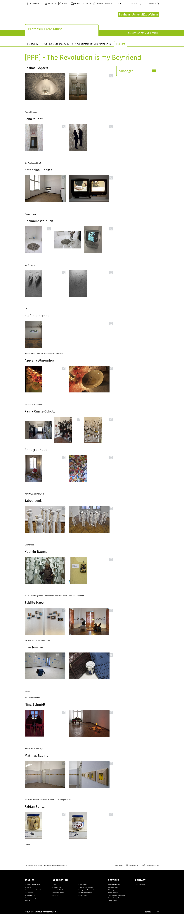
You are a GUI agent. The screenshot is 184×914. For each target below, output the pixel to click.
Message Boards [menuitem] (104, 4)
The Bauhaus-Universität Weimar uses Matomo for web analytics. (46, 866)
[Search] (158, 4)
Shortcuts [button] (134, 4)
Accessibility (36, 4)
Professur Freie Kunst (45, 29)
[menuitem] (34, 4)
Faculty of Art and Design (143, 33)
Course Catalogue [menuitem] (82, 4)
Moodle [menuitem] (65, 4)
